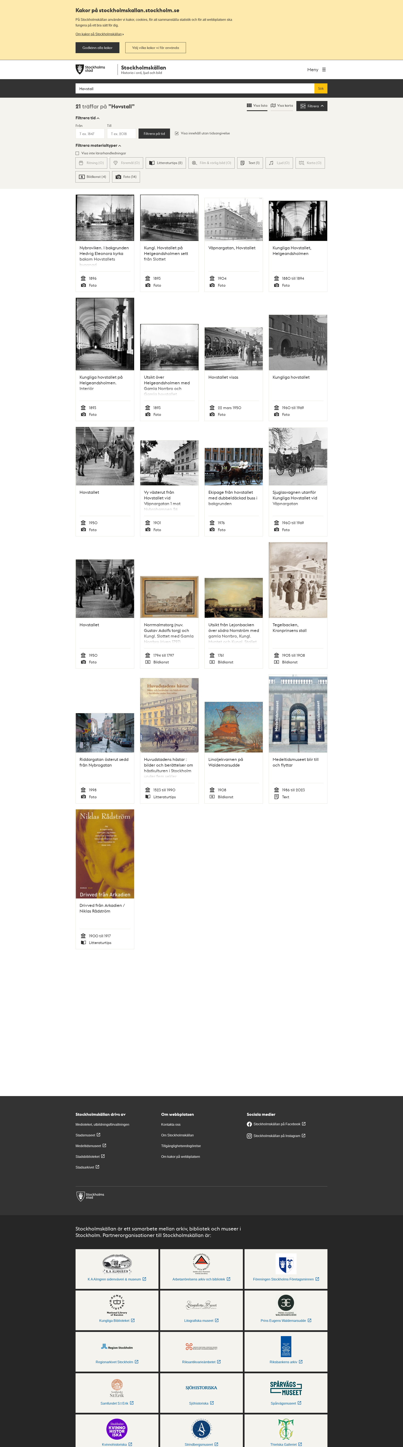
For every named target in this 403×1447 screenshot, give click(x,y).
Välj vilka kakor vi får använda (155, 48)
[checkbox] (166, 163)
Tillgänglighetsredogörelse (181, 1146)
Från (79, 125)
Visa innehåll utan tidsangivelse (205, 133)
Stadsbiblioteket (87, 1156)
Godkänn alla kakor (97, 48)
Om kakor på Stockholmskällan (99, 34)
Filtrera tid (86, 118)
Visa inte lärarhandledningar (103, 153)
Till (109, 125)
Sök (321, 88)
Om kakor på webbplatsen (180, 1156)
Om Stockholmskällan (177, 1135)
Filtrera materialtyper (96, 145)
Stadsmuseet (85, 1135)
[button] (87, 118)
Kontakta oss (171, 1124)
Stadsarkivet (85, 1167)
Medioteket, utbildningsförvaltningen (102, 1124)
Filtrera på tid (154, 133)
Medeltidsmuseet (88, 1146)
